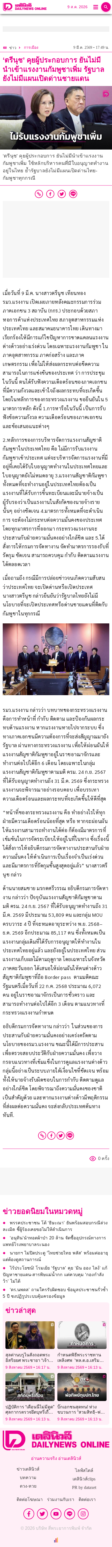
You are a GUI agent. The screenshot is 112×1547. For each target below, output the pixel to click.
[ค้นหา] (106, 7)
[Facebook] (51, 1135)
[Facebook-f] (28, 1513)
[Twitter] (61, 1135)
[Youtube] (56, 1513)
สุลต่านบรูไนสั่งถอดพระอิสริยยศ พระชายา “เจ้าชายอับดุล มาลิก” (27, 1360)
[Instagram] (83, 1513)
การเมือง (31, 47)
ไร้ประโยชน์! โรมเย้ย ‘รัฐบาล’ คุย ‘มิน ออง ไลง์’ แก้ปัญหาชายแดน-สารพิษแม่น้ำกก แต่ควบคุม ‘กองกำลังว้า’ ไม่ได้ (55, 1275)
